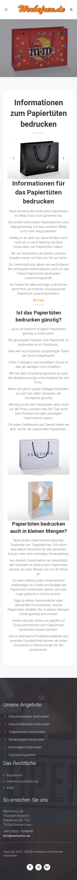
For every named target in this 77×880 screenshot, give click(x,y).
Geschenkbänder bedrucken (29, 724)
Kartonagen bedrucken (25, 747)
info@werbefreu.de (16, 836)
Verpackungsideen (22, 755)
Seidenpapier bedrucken (26, 739)
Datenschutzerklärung (22, 781)
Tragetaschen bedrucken (27, 732)
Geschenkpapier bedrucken (29, 716)
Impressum (14, 775)
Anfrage (38, 300)
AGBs (10, 788)
